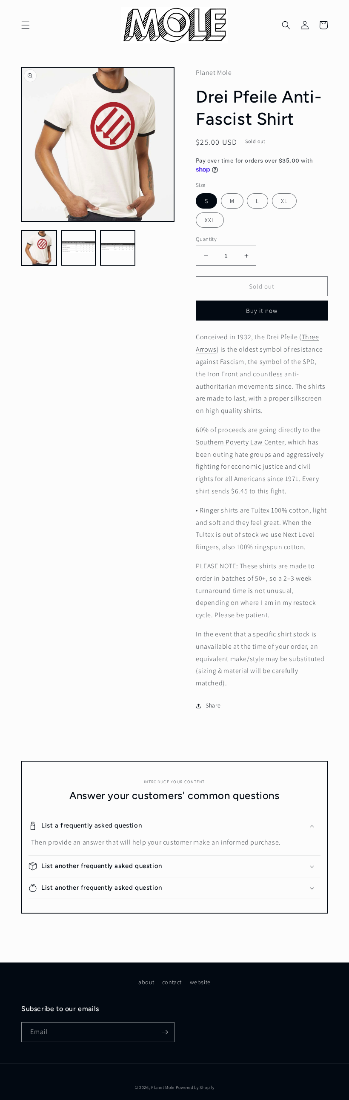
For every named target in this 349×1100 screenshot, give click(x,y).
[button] (25, 25)
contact (172, 982)
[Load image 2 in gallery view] (78, 248)
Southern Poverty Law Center (240, 442)
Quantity (206, 239)
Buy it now (261, 311)
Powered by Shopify (195, 1087)
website (200, 982)
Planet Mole (162, 1087)
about (146, 982)
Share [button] (213, 705)
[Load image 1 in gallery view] (39, 248)
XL (284, 201)
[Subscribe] (164, 1032)
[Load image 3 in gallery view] (117, 248)
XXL (210, 220)
